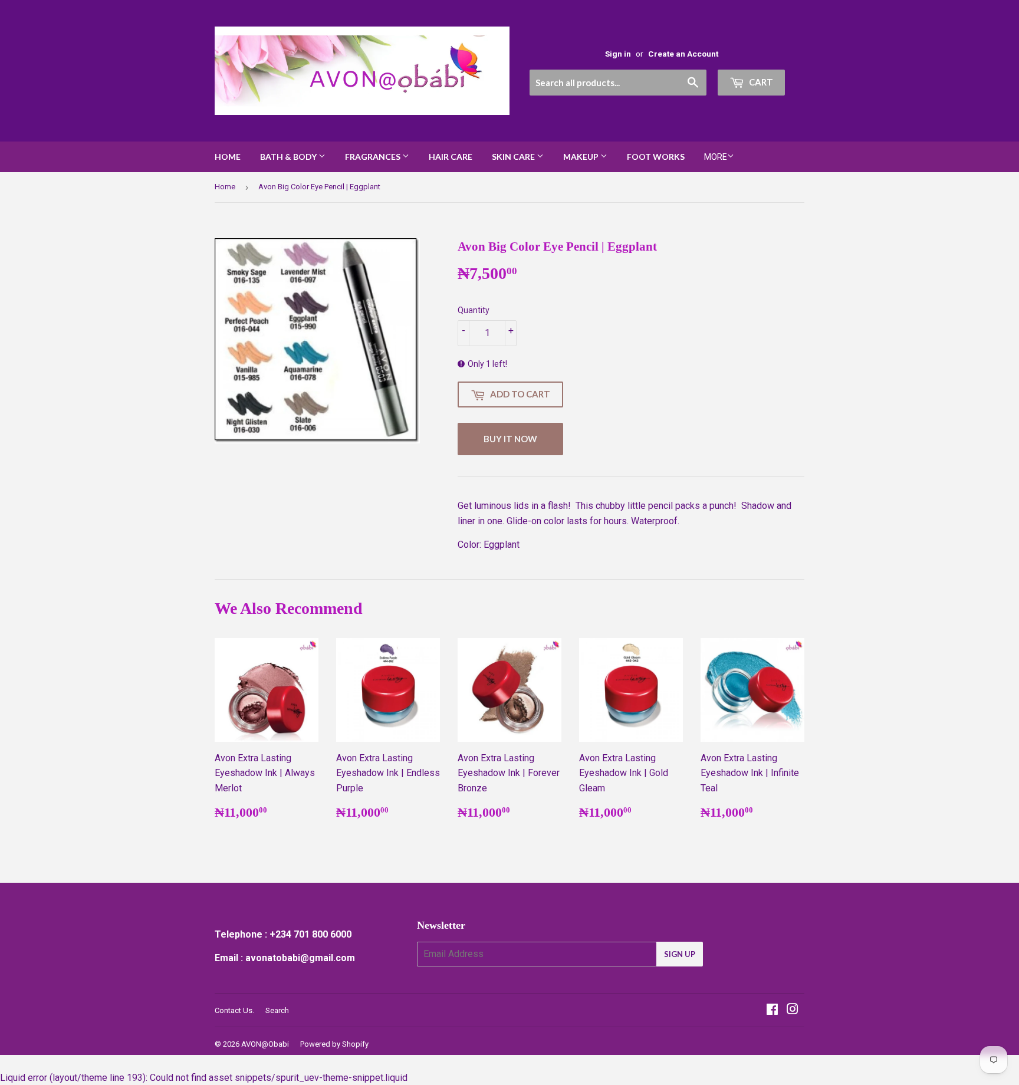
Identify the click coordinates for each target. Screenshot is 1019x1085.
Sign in (618, 53)
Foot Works (656, 157)
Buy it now (510, 438)
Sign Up (679, 954)
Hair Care (450, 157)
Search (277, 1010)
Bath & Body (289, 157)
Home (228, 157)
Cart (760, 82)
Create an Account (683, 53)
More (715, 157)
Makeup (581, 157)
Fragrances (373, 157)
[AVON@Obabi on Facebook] (772, 1010)
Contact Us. (234, 1010)
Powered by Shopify (334, 1044)
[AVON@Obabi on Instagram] (792, 1010)
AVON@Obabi (265, 1044)
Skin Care (514, 157)
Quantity (473, 310)
